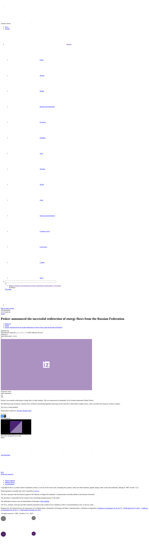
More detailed (44, 501)
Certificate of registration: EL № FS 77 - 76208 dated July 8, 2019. (118, 508)
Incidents (43, 138)
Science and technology (47, 216)
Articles (7, 29)
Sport (41, 278)
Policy (42, 60)
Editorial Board (10, 482)
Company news (45, 231)
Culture (42, 262)
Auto (41, 153)
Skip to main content (7, 308)
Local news (43, 247)
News (7, 27)
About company (10, 480)
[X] (5, 416)
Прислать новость (7, 474)
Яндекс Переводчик (24, 411)
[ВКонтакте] (2, 416)
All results (8, 289)
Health (42, 91)
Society (42, 75)
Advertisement (9, 484)
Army (41, 200)
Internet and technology (47, 107)
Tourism (42, 169)
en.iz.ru (36, 491)
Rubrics (68, 44)
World (42, 184)
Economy (43, 122)
